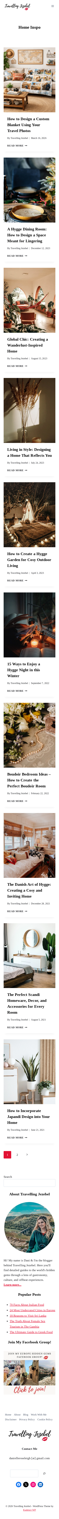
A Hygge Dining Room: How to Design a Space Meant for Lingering (27, 235)
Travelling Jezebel (19, 138)
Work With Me (39, 1414)
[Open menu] (52, 6)
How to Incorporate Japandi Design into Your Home (28, 1117)
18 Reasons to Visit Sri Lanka (28, 1315)
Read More (17, 145)
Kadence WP (29, 1510)
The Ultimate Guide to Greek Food (31, 1332)
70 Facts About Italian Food (27, 1304)
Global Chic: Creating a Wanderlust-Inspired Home (27, 345)
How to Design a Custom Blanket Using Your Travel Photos (28, 125)
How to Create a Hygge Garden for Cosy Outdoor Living (29, 560)
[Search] (44, 1473)
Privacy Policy (27, 1419)
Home (8, 1414)
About (17, 1414)
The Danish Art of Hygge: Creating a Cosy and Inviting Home (29, 890)
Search (8, 1176)
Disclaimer (11, 1419)
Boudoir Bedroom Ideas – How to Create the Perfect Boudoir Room (29, 780)
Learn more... (12, 1284)
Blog (25, 1414)
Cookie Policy (45, 1419)
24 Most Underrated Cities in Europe (32, 1310)
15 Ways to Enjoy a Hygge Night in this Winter (23, 670)
